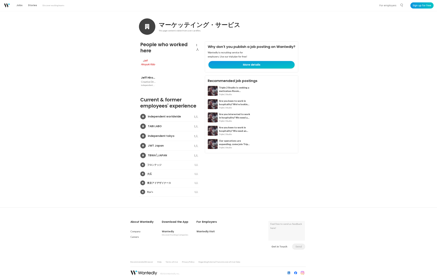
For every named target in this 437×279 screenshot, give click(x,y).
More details (251, 65)
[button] (142, 222)
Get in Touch (279, 246)
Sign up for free (422, 5)
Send (298, 246)
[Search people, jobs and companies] (401, 5)
